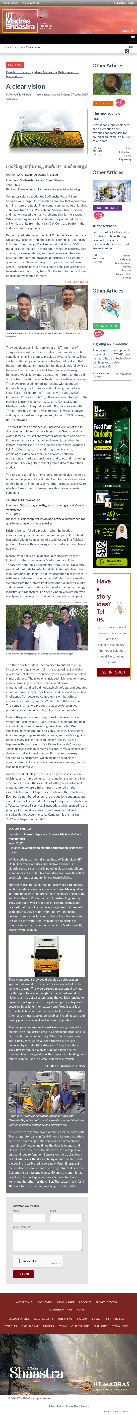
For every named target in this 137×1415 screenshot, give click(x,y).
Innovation (14, 76)
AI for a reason (105, 225)
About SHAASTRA (13, 3)
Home (6, 47)
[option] (112, 484)
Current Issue (80, 1326)
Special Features (19, 1318)
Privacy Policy (56, 1406)
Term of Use (72, 1406)
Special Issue (120, 1326)
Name (16, 1211)
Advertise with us (60, 1309)
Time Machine (30, 1326)
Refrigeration (68, 72)
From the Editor (107, 207)
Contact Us (33, 3)
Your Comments (22, 1227)
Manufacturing (45, 72)
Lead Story (103, 103)
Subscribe (120, 3)
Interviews (65, 1318)
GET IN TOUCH (113, 672)
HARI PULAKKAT (98, 257)
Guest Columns (44, 1318)
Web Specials (24, 1302)
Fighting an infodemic (110, 344)
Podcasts (85, 1302)
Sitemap (85, 1406)
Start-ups (17, 47)
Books (96, 1318)
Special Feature (106, 326)
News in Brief (66, 1302)
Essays (62, 1326)
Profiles (48, 1326)
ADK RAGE (123, 1411)
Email (53, 1211)
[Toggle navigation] (132, 39)
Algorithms (125, 373)
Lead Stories (45, 1302)
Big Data (82, 1318)
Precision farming (19, 72)
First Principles (114, 1318)
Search (125, 31)
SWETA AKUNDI (97, 149)
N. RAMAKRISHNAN (18, 94)
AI (117, 373)
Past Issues (100, 1326)
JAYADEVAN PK (101, 373)
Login (131, 3)
